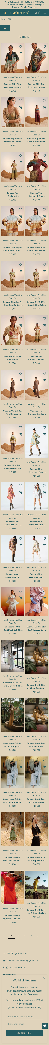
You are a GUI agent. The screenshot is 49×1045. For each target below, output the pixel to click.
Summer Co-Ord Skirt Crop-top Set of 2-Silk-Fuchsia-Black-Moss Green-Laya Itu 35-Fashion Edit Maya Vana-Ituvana (12, 859)
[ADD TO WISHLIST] (20, 46)
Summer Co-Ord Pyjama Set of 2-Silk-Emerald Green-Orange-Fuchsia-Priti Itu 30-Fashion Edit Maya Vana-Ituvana (12, 917)
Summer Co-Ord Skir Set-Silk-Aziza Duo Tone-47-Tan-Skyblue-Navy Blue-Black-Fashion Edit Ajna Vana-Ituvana (36, 629)
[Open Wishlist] (45, 1026)
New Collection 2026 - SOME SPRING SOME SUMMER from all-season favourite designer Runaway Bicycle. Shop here (24, 4)
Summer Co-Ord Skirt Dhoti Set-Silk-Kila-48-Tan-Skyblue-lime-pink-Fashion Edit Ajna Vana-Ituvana (12, 629)
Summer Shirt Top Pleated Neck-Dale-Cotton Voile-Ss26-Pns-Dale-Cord (12, 467)
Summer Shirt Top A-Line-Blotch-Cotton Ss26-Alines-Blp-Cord (12, 249)
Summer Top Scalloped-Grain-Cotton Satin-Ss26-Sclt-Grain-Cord (36, 195)
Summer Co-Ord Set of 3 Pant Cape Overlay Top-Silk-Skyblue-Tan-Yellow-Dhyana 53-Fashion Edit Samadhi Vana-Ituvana (36, 745)
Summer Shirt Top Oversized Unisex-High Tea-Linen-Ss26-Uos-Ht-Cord (36, 86)
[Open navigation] (45, 12)
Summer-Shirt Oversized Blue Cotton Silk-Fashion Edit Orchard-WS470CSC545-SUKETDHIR (36, 523)
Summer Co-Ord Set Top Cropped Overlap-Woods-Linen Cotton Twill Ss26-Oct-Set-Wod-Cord (12, 358)
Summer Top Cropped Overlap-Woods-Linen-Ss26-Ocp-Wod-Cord (36, 358)
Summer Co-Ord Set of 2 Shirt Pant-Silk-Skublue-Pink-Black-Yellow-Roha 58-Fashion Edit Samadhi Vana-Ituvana (12, 684)
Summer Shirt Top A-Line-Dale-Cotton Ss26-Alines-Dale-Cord (12, 304)
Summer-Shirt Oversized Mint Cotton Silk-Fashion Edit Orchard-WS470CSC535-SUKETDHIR (36, 576)
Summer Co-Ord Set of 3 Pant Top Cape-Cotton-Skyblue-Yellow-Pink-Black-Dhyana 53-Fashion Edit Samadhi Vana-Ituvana (36, 687)
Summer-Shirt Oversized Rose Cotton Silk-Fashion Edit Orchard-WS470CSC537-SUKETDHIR (12, 523)
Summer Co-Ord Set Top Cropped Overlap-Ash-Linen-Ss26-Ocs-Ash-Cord (12, 413)
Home (3, 19)
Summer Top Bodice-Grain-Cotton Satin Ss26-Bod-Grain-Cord (36, 140)
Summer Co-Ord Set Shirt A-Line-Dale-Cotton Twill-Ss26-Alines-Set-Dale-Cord (36, 304)
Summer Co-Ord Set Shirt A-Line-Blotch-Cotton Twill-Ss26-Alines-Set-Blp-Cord (36, 249)
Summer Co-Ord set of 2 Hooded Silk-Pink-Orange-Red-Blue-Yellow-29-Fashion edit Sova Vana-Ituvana (36, 912)
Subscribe (24, 1033)
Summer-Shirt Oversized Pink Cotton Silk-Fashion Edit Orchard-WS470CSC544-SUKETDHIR (12, 576)
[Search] (36, 12)
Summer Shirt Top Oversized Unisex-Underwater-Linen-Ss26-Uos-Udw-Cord (12, 86)
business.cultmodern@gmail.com (23, 960)
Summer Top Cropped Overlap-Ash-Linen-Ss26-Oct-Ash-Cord (36, 413)
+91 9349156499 (18, 967)
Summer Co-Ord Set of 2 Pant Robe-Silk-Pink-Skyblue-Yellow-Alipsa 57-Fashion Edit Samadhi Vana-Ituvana (12, 801)
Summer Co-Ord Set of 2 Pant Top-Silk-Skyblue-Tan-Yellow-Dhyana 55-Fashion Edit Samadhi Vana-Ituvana (12, 745)
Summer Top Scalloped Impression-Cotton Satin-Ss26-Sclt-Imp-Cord (12, 195)
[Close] (44, 978)
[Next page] (38, 935)
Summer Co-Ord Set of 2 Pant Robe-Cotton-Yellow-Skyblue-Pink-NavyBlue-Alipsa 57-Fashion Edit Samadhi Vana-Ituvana (36, 801)
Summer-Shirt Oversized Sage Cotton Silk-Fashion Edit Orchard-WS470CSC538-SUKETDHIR (36, 471)
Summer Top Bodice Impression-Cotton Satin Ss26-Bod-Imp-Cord (12, 140)
